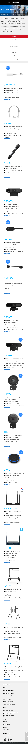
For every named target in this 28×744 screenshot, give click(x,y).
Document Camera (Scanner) (8, 713)
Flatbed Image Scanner (7, 716)
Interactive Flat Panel (7, 709)
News (4, 687)
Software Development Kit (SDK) (9, 704)
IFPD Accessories (13, 14)
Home (7, 14)
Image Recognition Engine (8, 695)
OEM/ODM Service (6, 724)
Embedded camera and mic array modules (10, 712)
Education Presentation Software (9, 701)
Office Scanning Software (7, 699)
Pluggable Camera (14, 39)
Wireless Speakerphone (14, 42)
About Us (5, 685)
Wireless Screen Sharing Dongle (14, 59)
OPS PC (14, 49)
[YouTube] (11, 740)
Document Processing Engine (8, 693)
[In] (8, 740)
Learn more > (7, 99)
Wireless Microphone (14, 46)
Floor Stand (14, 52)
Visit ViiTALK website (7, 735)
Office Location (6, 729)
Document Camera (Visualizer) (8, 715)
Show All (14, 36)
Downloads (5, 721)
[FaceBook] (5, 740)
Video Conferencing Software (8, 702)
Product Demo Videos (7, 723)
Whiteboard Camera (14, 55)
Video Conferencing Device (8, 710)
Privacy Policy (25, 742)
